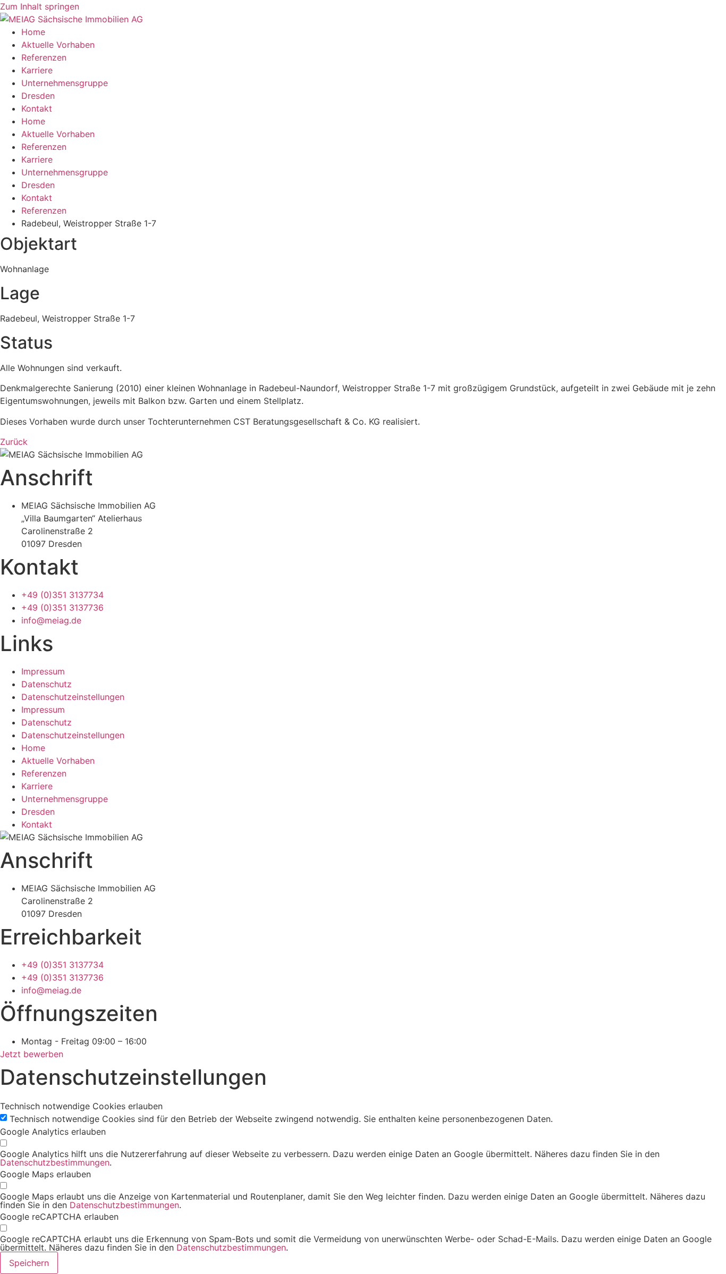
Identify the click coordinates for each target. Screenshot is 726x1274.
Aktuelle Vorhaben (58, 44)
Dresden (38, 95)
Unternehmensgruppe (64, 83)
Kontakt (36, 108)
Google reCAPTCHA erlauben (59, 1216)
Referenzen (43, 57)
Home (33, 32)
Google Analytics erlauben (53, 1131)
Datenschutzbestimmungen (54, 1162)
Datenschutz (46, 684)
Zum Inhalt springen (39, 6)
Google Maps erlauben (45, 1174)
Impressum (43, 671)
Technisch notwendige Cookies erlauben (81, 1106)
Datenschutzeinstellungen (72, 696)
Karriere (37, 70)
